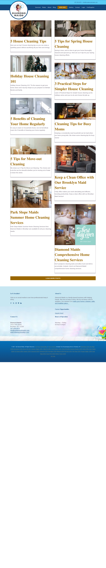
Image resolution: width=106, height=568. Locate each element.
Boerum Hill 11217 (27, 349)
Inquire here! (59, 313)
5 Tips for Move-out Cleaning (26, 161)
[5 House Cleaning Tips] (30, 28)
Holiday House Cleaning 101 (29, 78)
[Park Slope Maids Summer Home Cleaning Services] (30, 194)
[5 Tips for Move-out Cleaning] (30, 146)
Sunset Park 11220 (50, 353)
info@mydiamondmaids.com (90, 2)
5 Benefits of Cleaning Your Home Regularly (27, 121)
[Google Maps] (18, 303)
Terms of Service (52, 346)
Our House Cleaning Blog (41, 346)
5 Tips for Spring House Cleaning (74, 43)
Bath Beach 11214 (85, 346)
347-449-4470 (77, 2)
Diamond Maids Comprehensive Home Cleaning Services (72, 254)
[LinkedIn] (21, 303)
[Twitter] (13, 303)
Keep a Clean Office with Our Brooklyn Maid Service (74, 182)
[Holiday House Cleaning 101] (30, 63)
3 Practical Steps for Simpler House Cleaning (74, 86)
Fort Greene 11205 (18, 351)
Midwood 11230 (60, 351)
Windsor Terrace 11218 (60, 353)
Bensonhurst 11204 (18, 349)
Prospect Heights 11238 (86, 351)
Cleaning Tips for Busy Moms (73, 126)
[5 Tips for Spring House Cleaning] (75, 28)
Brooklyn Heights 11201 (37, 349)
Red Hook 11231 (68, 351)
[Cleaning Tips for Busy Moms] (75, 111)
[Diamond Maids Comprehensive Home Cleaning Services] (75, 224)
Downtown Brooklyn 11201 (76, 349)
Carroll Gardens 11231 (56, 349)
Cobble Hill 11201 (47, 349)
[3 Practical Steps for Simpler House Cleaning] (75, 71)
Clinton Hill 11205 (66, 349)
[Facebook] (11, 303)
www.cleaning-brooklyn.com (19, 332)
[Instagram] (16, 303)
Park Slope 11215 (76, 351)
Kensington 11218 (52, 351)
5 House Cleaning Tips (28, 41)
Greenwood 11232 (44, 351)
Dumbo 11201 (86, 349)
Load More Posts (53, 278)
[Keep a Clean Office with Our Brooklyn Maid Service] (75, 159)
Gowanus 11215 (26, 351)
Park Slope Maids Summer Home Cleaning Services (30, 217)
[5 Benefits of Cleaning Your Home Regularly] (30, 106)
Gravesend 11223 (35, 351)
